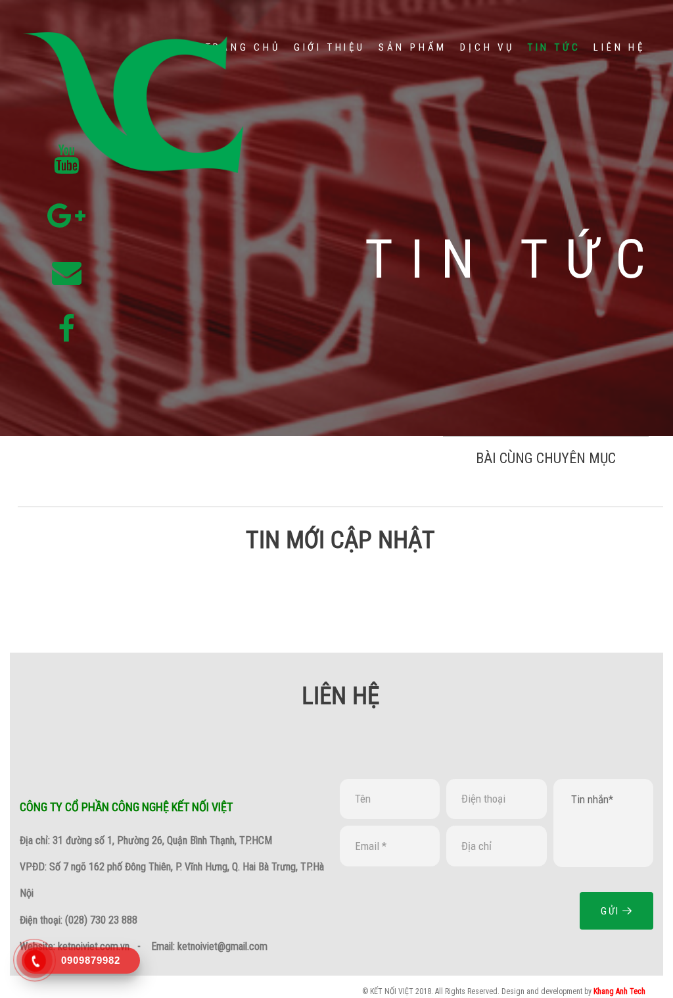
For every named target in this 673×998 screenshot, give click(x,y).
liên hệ (619, 47)
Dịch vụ (487, 47)
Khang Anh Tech (619, 991)
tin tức (554, 47)
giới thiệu (329, 47)
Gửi (611, 911)
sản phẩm (413, 47)
